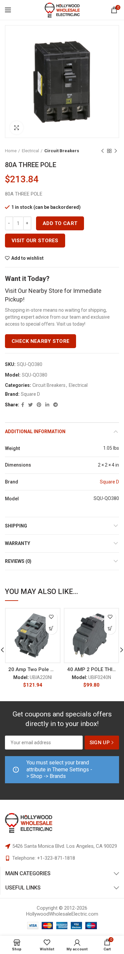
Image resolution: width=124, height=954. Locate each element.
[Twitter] (30, 404)
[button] (51, 628)
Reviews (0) (18, 561)
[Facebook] (22, 404)
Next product (115, 151)
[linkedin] (47, 404)
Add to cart (60, 223)
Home (11, 150)
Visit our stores (35, 241)
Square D (30, 394)
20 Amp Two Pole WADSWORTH (32, 669)
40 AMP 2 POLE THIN (91, 669)
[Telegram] (55, 404)
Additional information (35, 431)
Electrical (30, 150)
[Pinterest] (39, 404)
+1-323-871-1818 (56, 858)
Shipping (16, 525)
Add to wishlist (27, 258)
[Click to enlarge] (16, 127)
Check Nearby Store (40, 341)
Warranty (17, 543)
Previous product (102, 151)
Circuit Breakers (61, 150)
